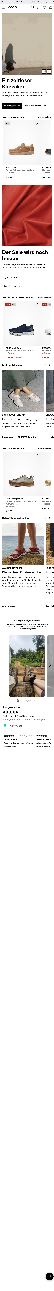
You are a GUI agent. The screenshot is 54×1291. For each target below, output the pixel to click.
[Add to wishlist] (36, 123)
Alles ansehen (44, 117)
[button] (27, 44)
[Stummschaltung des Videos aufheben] (44, 71)
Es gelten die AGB (9, 278)
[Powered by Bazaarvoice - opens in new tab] (26, 701)
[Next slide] (50, 365)
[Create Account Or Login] (38, 7)
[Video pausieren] (49, 71)
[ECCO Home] (12, 7)
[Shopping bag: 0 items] (50, 7)
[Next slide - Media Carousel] (50, 665)
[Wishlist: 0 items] (44, 7)
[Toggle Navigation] (4, 7)
